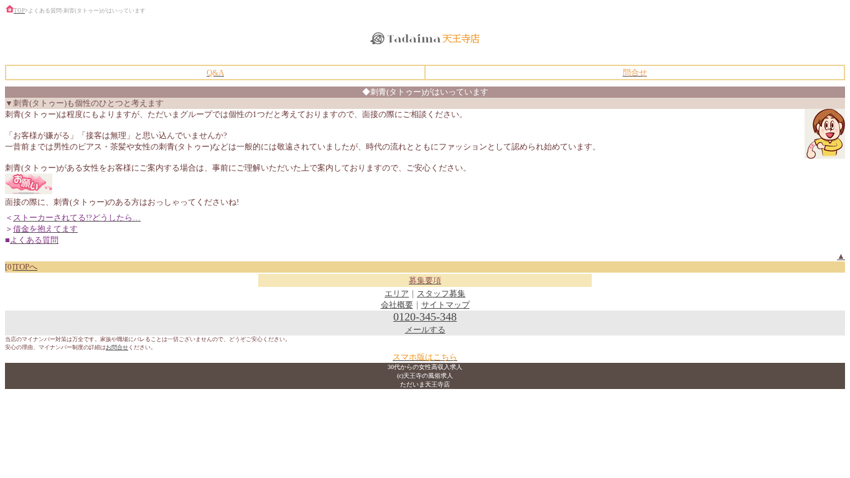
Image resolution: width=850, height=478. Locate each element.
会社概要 (397, 304)
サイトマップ (445, 304)
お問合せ (117, 347)
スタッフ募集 (441, 293)
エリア (397, 293)
